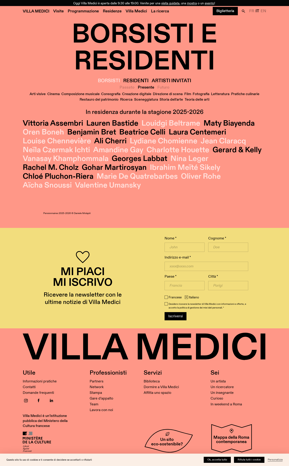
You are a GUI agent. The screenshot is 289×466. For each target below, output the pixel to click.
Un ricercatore (222, 387)
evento (209, 3)
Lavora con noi (101, 410)
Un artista (218, 381)
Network (97, 387)
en (263, 11)
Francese (175, 297)
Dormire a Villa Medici (161, 387)
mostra (192, 3)
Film (187, 94)
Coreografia (110, 94)
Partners (96, 381)
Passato (127, 87)
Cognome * (217, 238)
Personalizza (275, 459)
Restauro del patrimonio (99, 99)
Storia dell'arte (171, 99)
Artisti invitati (171, 81)
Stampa (96, 392)
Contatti (29, 387)
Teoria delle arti (197, 99)
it (257, 11)
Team (94, 404)
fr (251, 11)
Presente (146, 87)
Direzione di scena (168, 94)
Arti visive (38, 94)
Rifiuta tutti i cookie (249, 459)
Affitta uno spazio (157, 392)
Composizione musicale (80, 94)
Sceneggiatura (146, 99)
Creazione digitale (136, 94)
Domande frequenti (38, 392)
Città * (213, 276)
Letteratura (220, 94)
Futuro (163, 87)
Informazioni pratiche (40, 381)
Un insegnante (222, 392)
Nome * (170, 238)
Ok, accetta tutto (217, 459)
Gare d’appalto (101, 398)
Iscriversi (175, 316)
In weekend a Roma (226, 404)
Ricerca (126, 99)
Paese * (170, 276)
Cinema (53, 94)
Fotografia (201, 94)
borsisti (109, 81)
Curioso (217, 398)
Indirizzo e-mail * (178, 257)
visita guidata (170, 3)
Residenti (136, 81)
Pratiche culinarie (245, 94)
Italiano (194, 297)
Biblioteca (152, 381)
